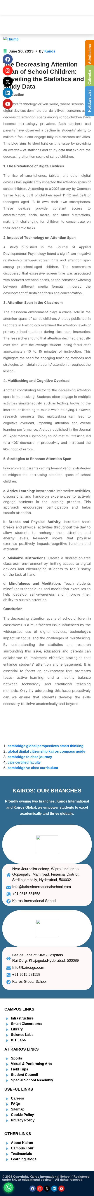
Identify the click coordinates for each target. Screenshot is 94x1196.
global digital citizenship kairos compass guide (46, 751)
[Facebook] (33, 1189)
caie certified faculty (24, 762)
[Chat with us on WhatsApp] (8, 1187)
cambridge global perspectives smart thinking (46, 746)
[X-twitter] (47, 1189)
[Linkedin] (54, 1189)
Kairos (49, 51)
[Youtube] (61, 1189)
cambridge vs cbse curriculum (33, 768)
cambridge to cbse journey (30, 757)
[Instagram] (40, 1189)
